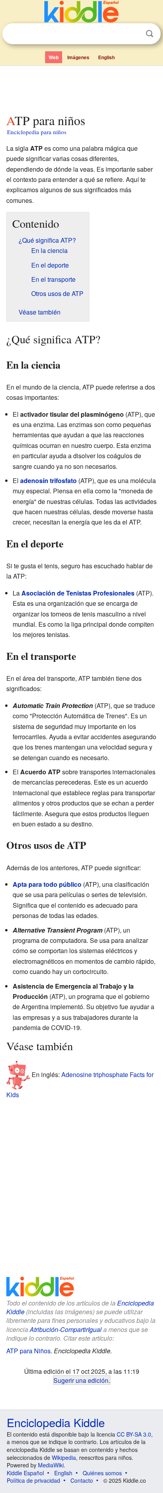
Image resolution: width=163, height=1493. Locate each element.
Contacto (81, 1480)
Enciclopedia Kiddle (56, 1422)
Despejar (133, 34)
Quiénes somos (102, 1473)
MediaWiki (51, 1465)
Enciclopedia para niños (36, 132)
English (106, 57)
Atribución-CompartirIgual (66, 1329)
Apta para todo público (47, 884)
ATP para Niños (28, 1350)
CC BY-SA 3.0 (134, 1434)
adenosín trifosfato (48, 480)
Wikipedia (64, 1457)
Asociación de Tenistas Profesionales (78, 593)
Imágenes (78, 57)
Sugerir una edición (80, 1380)
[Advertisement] (81, 88)
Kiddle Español (25, 1473)
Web (54, 57)
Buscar (149, 34)
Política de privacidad (33, 1480)
